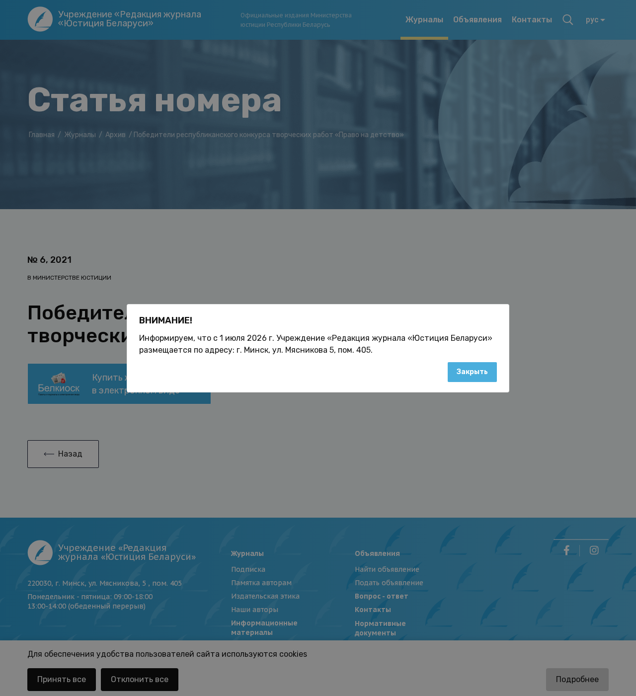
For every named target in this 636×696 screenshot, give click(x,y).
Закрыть (472, 372)
